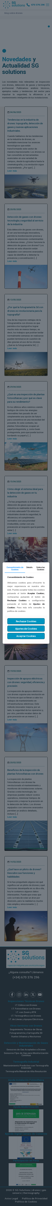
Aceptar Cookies (26, 636)
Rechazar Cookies (26, 621)
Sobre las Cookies (40, 568)
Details (29, 567)
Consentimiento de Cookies (15, 568)
